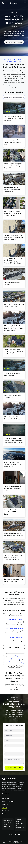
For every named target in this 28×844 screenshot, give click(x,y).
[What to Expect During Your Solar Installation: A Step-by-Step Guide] (14, 155)
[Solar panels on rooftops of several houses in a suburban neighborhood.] (14, 547)
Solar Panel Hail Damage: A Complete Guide (13, 396)
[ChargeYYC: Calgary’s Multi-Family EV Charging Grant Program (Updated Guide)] (14, 250)
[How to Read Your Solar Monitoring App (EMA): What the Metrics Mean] (14, 341)
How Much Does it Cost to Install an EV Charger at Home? (12, 488)
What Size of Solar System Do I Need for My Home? (14, 305)
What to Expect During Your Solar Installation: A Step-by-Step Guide (13, 166)
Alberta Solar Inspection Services (12, 284)
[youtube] (19, 834)
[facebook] (9, 834)
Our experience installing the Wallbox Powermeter (13, 580)
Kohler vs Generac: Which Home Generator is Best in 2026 (12, 142)
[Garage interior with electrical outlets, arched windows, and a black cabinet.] (14, 570)
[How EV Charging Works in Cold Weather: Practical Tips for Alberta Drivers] (14, 226)
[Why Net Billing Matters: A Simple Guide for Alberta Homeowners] (14, 179)
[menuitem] (14, 798)
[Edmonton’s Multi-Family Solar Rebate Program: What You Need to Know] (14, 317)
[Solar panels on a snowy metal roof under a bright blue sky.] (14, 454)
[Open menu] (25, 3)
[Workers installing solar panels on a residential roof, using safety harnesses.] (14, 501)
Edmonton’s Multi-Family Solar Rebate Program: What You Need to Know (13, 328)
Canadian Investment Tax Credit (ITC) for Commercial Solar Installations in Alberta (13, 440)
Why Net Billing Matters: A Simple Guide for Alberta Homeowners (12, 189)
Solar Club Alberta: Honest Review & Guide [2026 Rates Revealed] (13, 118)
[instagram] (12, 834)
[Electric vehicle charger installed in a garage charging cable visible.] (14, 477)
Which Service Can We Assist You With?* (12, 750)
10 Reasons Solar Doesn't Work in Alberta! (12, 374)
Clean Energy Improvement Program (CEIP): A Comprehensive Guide (13, 557)
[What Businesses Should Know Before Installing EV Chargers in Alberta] (14, 203)
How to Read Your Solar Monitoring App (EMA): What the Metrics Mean (13, 352)
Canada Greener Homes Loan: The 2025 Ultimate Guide (12, 512)
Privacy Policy (5, 793)
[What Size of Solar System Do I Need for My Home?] (14, 296)
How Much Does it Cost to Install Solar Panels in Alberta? (14, 535)
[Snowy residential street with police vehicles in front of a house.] (14, 108)
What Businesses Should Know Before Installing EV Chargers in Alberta (12, 213)
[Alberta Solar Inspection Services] (14, 274)
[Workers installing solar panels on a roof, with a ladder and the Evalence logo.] (14, 365)
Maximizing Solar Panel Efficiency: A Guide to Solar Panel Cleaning (13, 464)
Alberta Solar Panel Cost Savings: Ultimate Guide (12, 418)
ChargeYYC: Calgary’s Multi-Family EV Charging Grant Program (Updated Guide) (13, 261)
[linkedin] (15, 834)
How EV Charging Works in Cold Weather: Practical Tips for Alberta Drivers (13, 237)
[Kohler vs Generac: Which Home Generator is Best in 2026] (14, 131)
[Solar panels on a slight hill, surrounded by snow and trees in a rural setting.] (14, 525)
